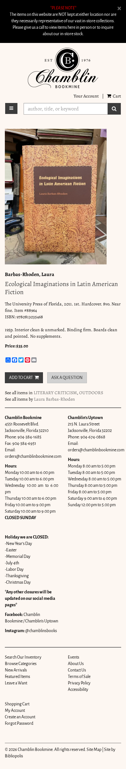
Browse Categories (21, 663)
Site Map (94, 749)
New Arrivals (16, 670)
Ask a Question (67, 377)
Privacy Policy (79, 683)
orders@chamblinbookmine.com (33, 456)
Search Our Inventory (23, 657)
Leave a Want (16, 683)
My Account (15, 710)
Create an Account (20, 717)
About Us (76, 663)
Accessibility (78, 689)
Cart (116, 96)
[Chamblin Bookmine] (63, 68)
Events (73, 657)
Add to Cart (21, 377)
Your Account (86, 96)
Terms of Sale (79, 676)
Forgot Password (19, 723)
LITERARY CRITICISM (55, 393)
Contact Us (77, 670)
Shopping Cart (17, 704)
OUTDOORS (91, 393)
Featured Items (17, 676)
